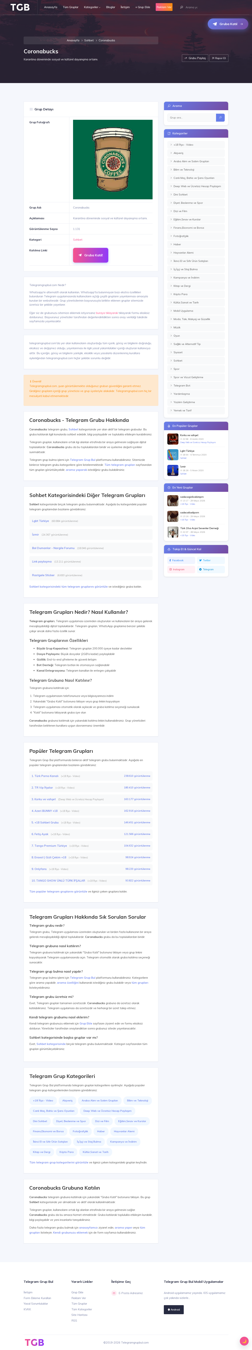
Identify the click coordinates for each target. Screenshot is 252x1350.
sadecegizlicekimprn (192, 496)
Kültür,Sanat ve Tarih (95, 1152)
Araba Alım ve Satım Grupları (100, 1100)
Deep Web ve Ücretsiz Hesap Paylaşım (108, 1110)
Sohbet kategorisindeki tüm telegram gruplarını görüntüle (68, 586)
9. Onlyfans (39, 869)
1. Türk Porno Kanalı (45, 776)
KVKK (27, 1309)
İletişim (125, 7)
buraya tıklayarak (107, 313)
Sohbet (89, 40)
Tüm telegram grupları (119, 465)
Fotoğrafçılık (80, 1131)
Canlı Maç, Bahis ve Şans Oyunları (53, 1110)
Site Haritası (79, 1315)
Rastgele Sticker (43, 575)
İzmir (36, 534)
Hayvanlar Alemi (124, 1131)
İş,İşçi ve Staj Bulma (89, 1141)
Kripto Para (67, 1152)
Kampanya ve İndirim (123, 1141)
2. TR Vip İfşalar (43, 787)
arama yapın (123, 1227)
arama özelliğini (68, 982)
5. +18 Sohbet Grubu (45, 822)
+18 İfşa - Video (43, 1100)
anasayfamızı (88, 1227)
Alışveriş (67, 1100)
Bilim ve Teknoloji (137, 1100)
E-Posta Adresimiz (131, 1293)
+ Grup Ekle (142, 7)
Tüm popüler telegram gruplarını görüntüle (58, 891)
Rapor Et (220, 58)
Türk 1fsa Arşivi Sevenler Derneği (199, 528)
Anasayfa (50, 7)
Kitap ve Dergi (41, 1152)
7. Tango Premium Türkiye (50, 845)
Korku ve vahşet (189, 435)
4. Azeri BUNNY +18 (45, 811)
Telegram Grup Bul (82, 460)
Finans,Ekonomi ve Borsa (48, 1131)
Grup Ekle (86, 1023)
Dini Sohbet (40, 1121)
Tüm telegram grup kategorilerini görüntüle (58, 1162)
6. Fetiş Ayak (40, 834)
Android (175, 1309)
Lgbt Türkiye (41, 521)
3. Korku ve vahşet (44, 799)
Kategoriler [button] (91, 7)
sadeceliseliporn (189, 512)
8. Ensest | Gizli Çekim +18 (49, 857)
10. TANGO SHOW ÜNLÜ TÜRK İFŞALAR (59, 880)
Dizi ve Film (102, 1121)
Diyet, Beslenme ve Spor (71, 1121)
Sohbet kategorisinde (51, 1044)
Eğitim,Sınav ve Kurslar (132, 1121)
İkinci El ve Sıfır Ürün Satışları (50, 1141)
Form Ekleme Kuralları (37, 1298)
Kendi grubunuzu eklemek (70, 1232)
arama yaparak (76, 470)
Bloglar (110, 7)
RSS (74, 1320)
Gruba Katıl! (93, 255)
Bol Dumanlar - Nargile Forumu (53, 548)
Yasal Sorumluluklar (36, 1303)
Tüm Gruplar (70, 7)
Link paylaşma (42, 561)
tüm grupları (140, 982)
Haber (101, 1131)
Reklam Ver (78, 1298)
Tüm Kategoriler (81, 1309)
